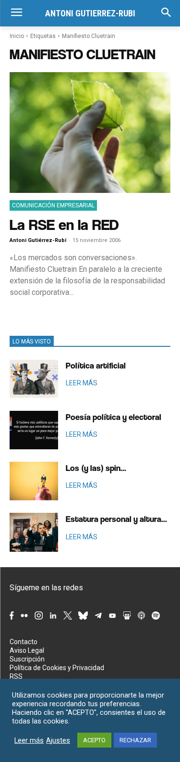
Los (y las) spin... (96, 468)
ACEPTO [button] (94, 740)
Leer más (29, 740)
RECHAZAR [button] (135, 740)
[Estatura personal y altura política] (34, 532)
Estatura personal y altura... (116, 519)
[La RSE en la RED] (90, 132)
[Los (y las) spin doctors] (34, 481)
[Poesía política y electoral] (34, 430)
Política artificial (96, 365)
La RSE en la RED (64, 224)
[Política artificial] (34, 378)
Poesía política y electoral (113, 417)
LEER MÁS (81, 383)
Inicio (17, 36)
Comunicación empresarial (53, 205)
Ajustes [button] (58, 740)
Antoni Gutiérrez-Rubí (38, 240)
